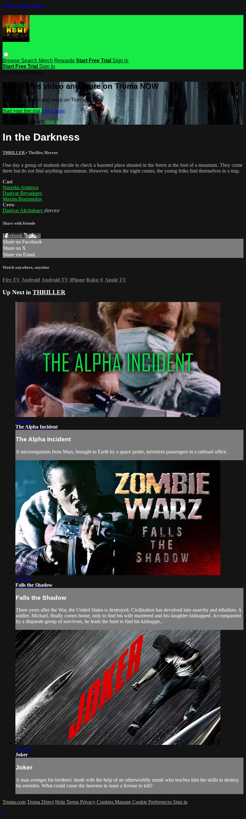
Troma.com (14, 802)
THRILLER (14, 152)
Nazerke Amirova (20, 187)
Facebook (13, 235)
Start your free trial (22, 110)
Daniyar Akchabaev (23, 210)
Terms (73, 802)
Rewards (64, 60)
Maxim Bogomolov (22, 199)
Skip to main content (23, 5)
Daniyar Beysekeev (22, 193)
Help (60, 802)
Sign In (47, 66)
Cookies (106, 802)
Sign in (120, 60)
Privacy (88, 802)
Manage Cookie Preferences (144, 802)
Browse (12, 60)
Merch (46, 60)
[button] (6, 54)
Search (30, 60)
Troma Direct (40, 802)
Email (35, 235)
